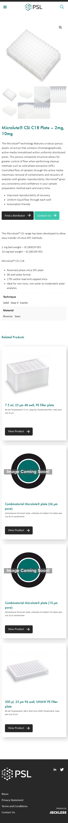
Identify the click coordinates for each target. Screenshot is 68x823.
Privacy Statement (12, 800)
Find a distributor (15, 215)
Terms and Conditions (14, 806)
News (5, 794)
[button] (60, 27)
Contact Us (44, 215)
